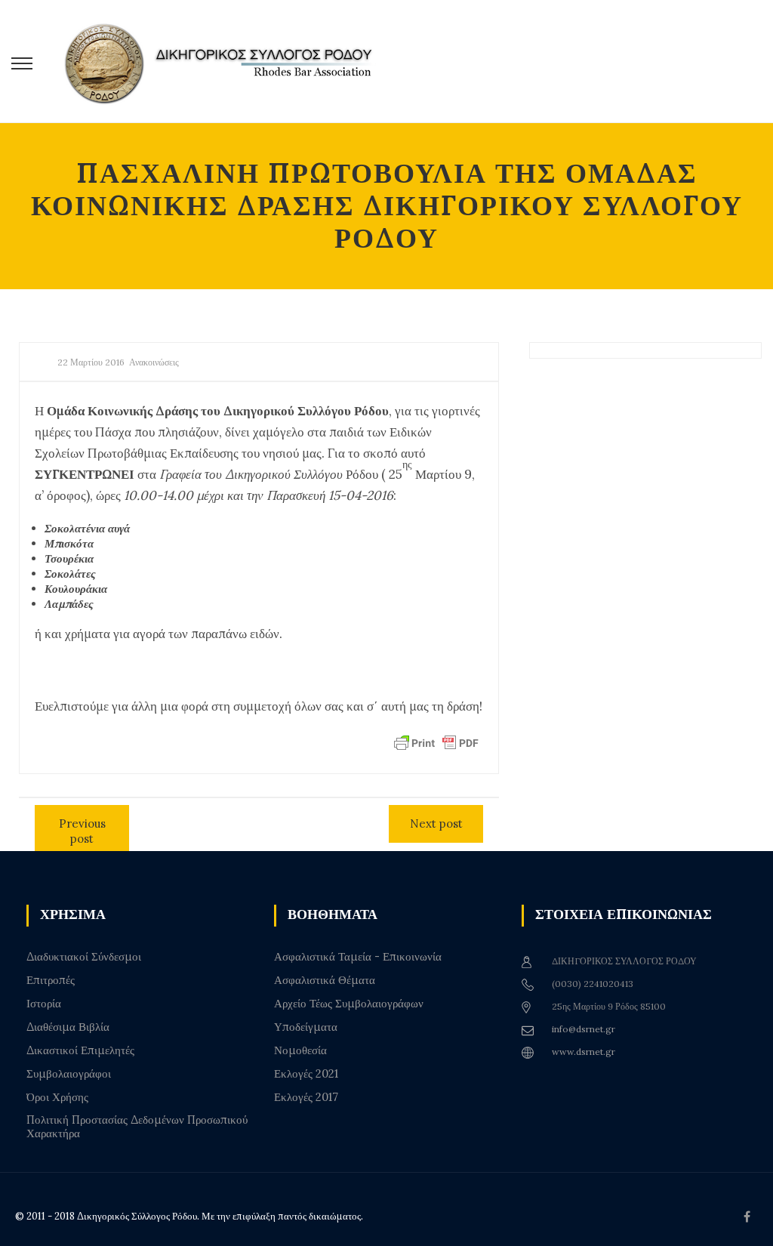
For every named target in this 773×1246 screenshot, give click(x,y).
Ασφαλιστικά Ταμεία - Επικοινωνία (358, 957)
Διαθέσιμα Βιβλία (67, 1027)
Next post (436, 823)
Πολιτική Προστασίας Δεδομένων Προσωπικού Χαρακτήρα (137, 1126)
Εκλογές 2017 (306, 1097)
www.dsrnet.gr (583, 1051)
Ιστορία (43, 1003)
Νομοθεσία (300, 1050)
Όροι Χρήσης (57, 1097)
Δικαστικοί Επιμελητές (80, 1050)
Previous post (82, 831)
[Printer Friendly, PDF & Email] (436, 741)
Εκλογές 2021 (306, 1074)
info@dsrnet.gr (583, 1029)
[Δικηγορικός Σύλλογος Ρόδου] (226, 61)
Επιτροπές (50, 980)
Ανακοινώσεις (154, 362)
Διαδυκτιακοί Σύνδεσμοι (83, 957)
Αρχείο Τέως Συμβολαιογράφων (348, 1003)
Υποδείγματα (305, 1027)
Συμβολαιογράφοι (68, 1074)
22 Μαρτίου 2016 (91, 362)
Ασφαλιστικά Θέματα (324, 980)
